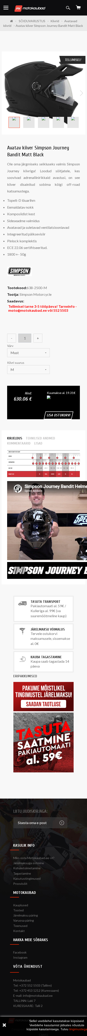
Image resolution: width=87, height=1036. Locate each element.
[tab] (14, 438)
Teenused (20, 926)
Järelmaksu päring (25, 915)
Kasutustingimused (27, 878)
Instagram (20, 957)
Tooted (18, 910)
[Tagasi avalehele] (13, 21)
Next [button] (81, 93)
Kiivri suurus (16, 362)
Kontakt (19, 931)
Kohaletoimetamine (27, 868)
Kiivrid (54, 21)
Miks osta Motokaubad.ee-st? (33, 858)
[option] (43, 93)
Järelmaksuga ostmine (28, 863)
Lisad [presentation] (38, 443)
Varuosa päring (23, 920)
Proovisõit (20, 883)
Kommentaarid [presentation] (19, 443)
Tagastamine (22, 873)
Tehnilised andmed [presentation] (40, 438)
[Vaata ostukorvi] (78, 6)
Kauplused (20, 905)
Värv (10, 346)
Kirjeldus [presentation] (14, 438)
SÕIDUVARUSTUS (32, 21)
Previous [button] (5, 93)
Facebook (20, 952)
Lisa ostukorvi (58, 415)
